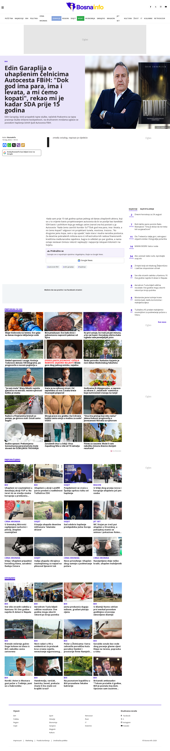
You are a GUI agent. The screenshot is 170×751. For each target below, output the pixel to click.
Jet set (118, 18)
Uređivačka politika (60, 740)
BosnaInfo (11, 137)
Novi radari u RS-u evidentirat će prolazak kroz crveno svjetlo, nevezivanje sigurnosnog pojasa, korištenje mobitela (47, 647)
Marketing (29, 740)
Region (65, 18)
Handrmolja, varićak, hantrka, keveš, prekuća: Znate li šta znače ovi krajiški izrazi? (47, 684)
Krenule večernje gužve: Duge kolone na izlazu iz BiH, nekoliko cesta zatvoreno (17, 647)
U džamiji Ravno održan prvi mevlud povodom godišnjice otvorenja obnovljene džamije (105, 610)
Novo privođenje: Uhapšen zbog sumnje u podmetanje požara (78, 563)
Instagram (127, 722)
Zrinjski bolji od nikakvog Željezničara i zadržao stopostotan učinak (151, 267)
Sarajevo (101, 18)
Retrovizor (159, 18)
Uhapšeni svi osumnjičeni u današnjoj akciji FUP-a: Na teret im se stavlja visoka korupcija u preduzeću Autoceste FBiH (18, 492)
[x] (156, 7)
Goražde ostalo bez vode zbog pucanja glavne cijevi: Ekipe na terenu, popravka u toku (107, 647)
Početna (9, 18)
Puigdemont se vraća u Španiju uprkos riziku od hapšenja (76, 490)
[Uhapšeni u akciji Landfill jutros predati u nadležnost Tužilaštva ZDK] (48, 473)
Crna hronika (43, 18)
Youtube (126, 726)
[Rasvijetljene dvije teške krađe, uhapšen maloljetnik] (107, 546)
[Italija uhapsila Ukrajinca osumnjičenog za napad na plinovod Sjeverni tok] (48, 546)
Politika (34, 18)
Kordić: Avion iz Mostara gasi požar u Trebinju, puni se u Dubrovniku (18, 683)
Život (136, 18)
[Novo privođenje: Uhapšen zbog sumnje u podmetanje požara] (78, 546)
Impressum (17, 740)
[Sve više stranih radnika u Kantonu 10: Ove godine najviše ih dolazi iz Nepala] (19, 592)
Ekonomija (90, 18)
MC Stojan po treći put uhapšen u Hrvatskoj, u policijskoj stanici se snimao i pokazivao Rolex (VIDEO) (106, 528)
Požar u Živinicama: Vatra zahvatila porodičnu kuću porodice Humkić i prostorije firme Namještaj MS (78, 647)
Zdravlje (56, 18)
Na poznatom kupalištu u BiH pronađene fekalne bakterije (77, 683)
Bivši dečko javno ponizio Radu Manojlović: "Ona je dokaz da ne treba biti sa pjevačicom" (151, 227)
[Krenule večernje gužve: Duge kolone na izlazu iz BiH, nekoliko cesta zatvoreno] (19, 629)
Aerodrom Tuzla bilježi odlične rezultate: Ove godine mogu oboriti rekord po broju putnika (46, 610)
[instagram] (161, 7)
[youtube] (166, 7)
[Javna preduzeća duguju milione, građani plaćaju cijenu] (78, 592)
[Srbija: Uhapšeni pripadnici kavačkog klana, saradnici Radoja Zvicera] (19, 546)
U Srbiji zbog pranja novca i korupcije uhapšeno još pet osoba (107, 490)
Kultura (128, 18)
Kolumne (148, 18)
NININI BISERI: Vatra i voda (146, 246)
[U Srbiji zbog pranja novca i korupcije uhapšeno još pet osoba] (107, 473)
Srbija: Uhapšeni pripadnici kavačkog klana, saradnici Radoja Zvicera (18, 563)
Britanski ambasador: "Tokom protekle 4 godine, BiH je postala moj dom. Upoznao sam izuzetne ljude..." (107, 684)
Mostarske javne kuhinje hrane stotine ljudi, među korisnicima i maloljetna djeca (148, 300)
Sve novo (162, 322)
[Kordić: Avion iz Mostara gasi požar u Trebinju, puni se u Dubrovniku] (19, 666)
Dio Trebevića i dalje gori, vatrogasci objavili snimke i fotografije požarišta (151, 237)
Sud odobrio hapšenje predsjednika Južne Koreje (77, 525)
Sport (80, 18)
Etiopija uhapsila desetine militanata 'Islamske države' (47, 527)
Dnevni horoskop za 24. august (148, 214)
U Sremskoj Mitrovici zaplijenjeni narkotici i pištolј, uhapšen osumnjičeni (16, 528)
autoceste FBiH (53, 267)
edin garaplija (69, 267)
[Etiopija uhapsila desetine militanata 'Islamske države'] (48, 510)
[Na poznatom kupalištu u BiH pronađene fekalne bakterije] (78, 666)
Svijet (73, 18)
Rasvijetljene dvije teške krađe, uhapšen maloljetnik (107, 562)
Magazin (111, 18)
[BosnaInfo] (85, 6)
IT (141, 18)
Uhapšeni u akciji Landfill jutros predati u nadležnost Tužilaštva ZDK (48, 490)
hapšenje (82, 267)
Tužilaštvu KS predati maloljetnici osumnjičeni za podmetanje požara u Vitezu (151, 312)
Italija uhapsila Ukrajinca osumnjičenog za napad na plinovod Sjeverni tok (48, 563)
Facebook (126, 716)
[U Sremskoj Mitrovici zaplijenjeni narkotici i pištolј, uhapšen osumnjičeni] (19, 510)
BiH (26, 18)
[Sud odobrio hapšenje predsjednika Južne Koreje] (78, 510)
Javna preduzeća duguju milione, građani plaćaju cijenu (76, 609)
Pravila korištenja (43, 740)
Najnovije (19, 18)
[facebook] (150, 7)
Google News (87, 260)
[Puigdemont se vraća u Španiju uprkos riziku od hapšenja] (78, 473)
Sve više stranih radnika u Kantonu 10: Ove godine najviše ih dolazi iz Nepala (18, 609)
